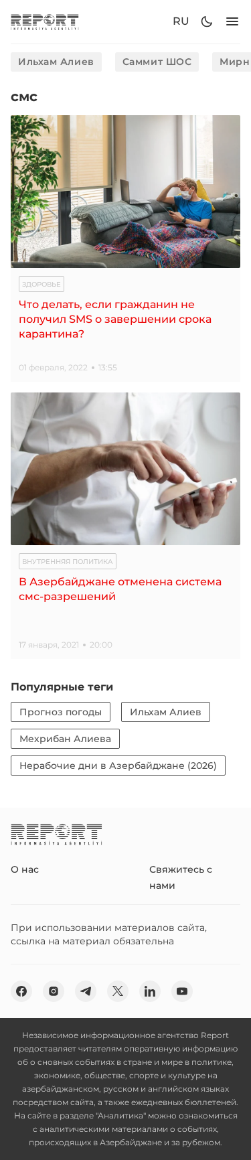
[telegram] (85, 991)
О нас (25, 869)
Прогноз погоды (60, 712)
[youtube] (182, 991)
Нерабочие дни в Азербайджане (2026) (118, 765)
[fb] (21, 991)
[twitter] (118, 991)
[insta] (53, 991)
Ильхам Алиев (56, 62)
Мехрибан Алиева (65, 739)
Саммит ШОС (157, 62)
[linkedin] (150, 991)
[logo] (45, 21)
